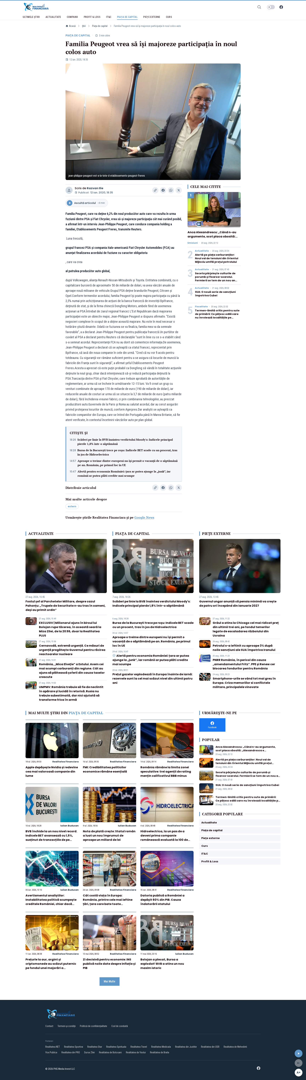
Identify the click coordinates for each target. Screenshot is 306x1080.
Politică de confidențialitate (93, 1026)
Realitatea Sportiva (73, 1046)
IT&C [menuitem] (108, 17)
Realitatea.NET (52, 1046)
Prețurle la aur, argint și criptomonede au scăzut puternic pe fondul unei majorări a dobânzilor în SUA (51, 965)
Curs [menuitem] (169, 17)
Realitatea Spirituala (116, 1046)
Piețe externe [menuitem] (151, 17)
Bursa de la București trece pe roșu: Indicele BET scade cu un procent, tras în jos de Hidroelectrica (127, 452)
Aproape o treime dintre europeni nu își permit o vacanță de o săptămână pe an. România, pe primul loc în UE (128, 463)
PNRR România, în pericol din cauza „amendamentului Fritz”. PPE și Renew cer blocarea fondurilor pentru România (244, 664)
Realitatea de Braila (159, 1052)
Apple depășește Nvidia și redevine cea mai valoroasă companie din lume (52, 771)
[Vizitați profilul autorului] (69, 190)
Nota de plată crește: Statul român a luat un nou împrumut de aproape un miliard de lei (109, 835)
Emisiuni (193, 243)
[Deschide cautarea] (259, 7)
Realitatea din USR (210, 1046)
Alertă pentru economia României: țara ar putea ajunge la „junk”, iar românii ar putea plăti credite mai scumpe (124, 473)
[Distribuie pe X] (178, 190)
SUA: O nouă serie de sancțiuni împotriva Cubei (215, 293)
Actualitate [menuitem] (53, 17)
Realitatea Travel (139, 1046)
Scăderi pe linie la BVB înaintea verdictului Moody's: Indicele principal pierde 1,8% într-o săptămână (125, 442)
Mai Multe (109, 981)
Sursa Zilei (89, 1052)
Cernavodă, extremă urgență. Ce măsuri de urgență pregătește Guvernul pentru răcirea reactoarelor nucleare (72, 650)
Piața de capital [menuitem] (127, 17)
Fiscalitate (201, 306)
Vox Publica (51, 1052)
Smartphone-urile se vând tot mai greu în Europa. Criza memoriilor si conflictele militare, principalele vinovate (244, 683)
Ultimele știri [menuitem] (31, 17)
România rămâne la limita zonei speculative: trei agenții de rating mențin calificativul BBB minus (165, 771)
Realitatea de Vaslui (136, 1052)
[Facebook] (281, 7)
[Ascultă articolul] (298, 1053)
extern (72, 506)
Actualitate (202, 250)
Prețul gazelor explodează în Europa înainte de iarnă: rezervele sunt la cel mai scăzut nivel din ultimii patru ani (152, 678)
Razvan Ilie (95, 188)
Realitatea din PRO (70, 1052)
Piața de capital (99, 26)
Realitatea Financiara (65, 761)
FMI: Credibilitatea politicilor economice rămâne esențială (105, 769)
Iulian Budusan (69, 825)
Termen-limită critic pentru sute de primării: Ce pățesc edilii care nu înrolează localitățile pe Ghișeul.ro (217, 316)
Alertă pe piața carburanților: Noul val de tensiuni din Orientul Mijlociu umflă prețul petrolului (216, 258)
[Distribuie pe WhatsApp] (171, 190)
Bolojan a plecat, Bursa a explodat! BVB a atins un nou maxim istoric (162, 963)
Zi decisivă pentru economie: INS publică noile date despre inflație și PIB (109, 963)
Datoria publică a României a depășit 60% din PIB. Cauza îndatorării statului (162, 899)
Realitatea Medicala (161, 1046)
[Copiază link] (155, 190)
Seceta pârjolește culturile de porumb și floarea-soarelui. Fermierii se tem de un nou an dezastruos (215, 279)
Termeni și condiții (67, 1026)
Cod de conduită (119, 1026)
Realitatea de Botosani (110, 1052)
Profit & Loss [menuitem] (92, 17)
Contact (49, 1026)
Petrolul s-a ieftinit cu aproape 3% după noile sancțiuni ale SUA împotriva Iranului (244, 648)
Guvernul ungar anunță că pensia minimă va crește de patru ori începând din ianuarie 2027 (237, 603)
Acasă (72, 26)
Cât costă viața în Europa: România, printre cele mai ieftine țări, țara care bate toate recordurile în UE (107, 901)
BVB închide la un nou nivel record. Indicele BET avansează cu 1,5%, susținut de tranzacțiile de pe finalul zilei (51, 837)
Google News (144, 517)
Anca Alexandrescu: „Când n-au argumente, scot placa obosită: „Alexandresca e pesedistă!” (212, 236)
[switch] (271, 7)
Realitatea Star (94, 1046)
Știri (84, 26)
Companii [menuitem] (72, 17)
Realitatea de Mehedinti (235, 1046)
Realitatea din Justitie (186, 1046)
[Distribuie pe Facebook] (163, 190)
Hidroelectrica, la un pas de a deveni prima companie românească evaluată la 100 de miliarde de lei (164, 837)
